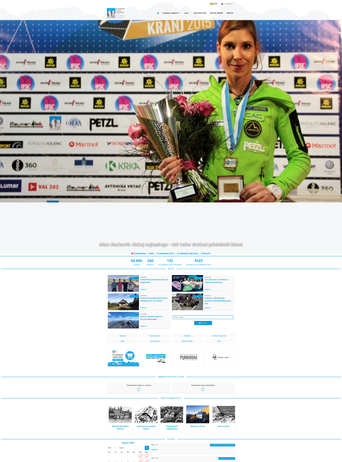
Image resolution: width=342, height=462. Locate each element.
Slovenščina (228, 4)
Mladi (122, 341)
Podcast (206, 253)
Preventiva (187, 336)
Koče (151, 253)
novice (171, 269)
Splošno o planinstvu (219, 336)
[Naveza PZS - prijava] (214, 4)
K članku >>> (144, 289)
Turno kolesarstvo (155, 336)
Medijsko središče (216, 13)
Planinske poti (165, 253)
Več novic (204, 323)
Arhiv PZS (230, 13)
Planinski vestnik (187, 253)
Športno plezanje (187, 341)
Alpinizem (122, 336)
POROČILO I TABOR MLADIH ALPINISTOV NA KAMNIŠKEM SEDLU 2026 (217, 301)
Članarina (139, 253)
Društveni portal (200, 13)
